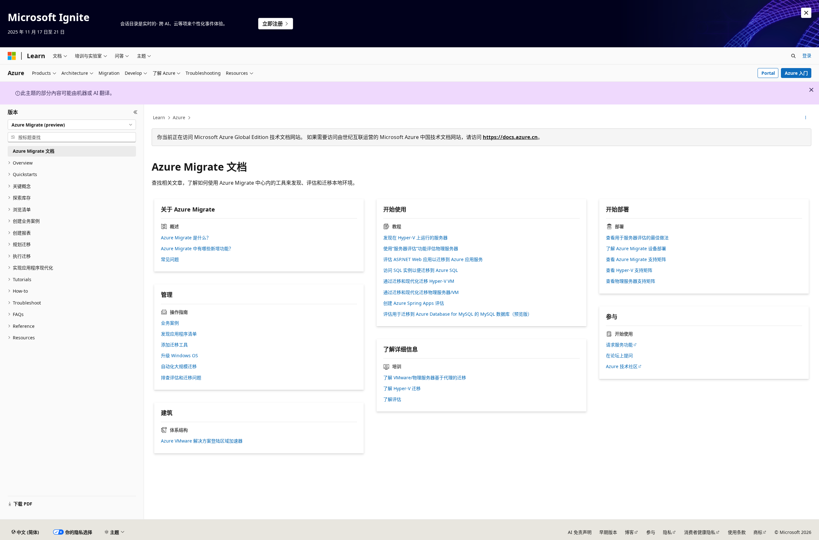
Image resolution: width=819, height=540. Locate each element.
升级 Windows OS (179, 356)
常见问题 (170, 259)
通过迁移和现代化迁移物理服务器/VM (421, 292)
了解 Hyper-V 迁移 (402, 388)
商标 (757, 532)
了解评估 (392, 399)
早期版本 (608, 532)
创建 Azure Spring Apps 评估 (413, 303)
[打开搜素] (793, 56)
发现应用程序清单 (179, 334)
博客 (629, 532)
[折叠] (135, 112)
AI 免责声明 (580, 532)
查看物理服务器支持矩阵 (630, 281)
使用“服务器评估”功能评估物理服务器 (420, 248)
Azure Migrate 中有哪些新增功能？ (197, 248)
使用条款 (737, 532)
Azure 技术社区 (622, 366)
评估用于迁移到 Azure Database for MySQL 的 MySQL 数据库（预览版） (457, 314)
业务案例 (170, 323)
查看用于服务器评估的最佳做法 (637, 238)
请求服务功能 (619, 345)
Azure (179, 117)
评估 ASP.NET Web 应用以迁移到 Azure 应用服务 (433, 259)
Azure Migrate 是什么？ (186, 238)
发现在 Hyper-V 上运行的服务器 (415, 238)
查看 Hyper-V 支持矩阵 (629, 270)
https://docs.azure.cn (510, 137)
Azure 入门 (796, 73)
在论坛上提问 (619, 356)
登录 (806, 55)
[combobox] (72, 125)
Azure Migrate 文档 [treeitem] (33, 151)
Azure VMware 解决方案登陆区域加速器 (202, 441)
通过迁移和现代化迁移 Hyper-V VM (418, 281)
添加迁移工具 (174, 345)
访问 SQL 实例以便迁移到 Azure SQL (420, 270)
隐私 (667, 532)
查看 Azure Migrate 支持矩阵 (636, 259)
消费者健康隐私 (699, 532)
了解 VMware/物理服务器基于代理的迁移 (424, 378)
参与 (650, 532)
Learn (159, 117)
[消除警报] (806, 13)
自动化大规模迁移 (179, 366)
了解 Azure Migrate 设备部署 (636, 248)
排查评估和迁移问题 (181, 378)
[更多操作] (805, 118)
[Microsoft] (12, 56)
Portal (768, 73)
